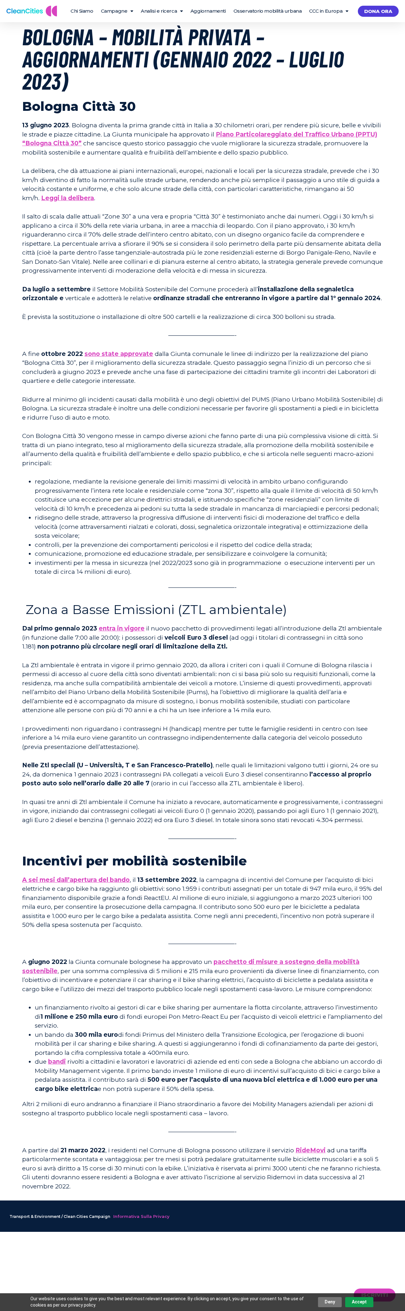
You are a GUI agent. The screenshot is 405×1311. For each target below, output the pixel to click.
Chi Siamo (82, 11)
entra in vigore (122, 628)
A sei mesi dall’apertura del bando (76, 880)
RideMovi (311, 1150)
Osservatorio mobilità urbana (268, 11)
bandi (57, 1061)
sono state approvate (118, 354)
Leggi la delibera (67, 198)
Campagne (114, 11)
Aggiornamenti (208, 11)
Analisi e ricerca (159, 11)
